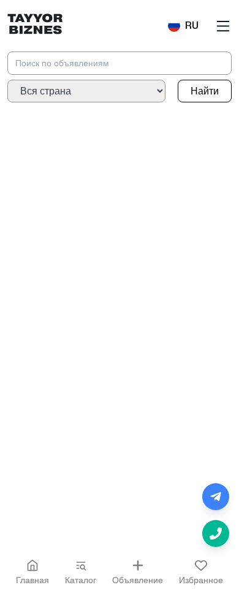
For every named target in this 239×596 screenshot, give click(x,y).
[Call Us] (215, 533)
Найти (205, 91)
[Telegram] (215, 496)
